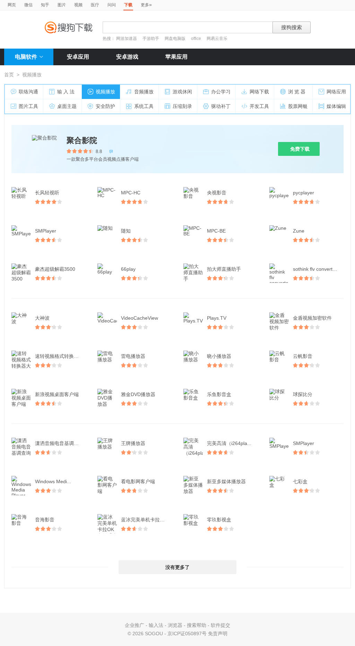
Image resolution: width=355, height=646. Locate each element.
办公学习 (221, 91)
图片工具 (28, 106)
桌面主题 (67, 106)
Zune (298, 231)
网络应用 (336, 91)
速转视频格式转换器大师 (61, 356)
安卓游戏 (127, 57)
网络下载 (259, 91)
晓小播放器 (219, 356)
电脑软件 (26, 57)
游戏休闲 (182, 91)
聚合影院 (82, 140)
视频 (78, 4)
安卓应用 (78, 57)
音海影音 (44, 519)
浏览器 (175, 625)
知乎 (45, 4)
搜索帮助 (196, 625)
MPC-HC (130, 192)
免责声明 (217, 633)
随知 (126, 231)
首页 (9, 74)
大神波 (42, 318)
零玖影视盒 (219, 519)
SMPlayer (45, 231)
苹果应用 (176, 57)
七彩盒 (300, 481)
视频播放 (105, 91)
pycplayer (303, 192)
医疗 (95, 4)
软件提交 (220, 625)
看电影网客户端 (138, 481)
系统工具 (144, 106)
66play (128, 269)
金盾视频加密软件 (312, 318)
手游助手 (151, 38)
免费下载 (300, 149)
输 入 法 (66, 91)
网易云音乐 (217, 38)
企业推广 (134, 625)
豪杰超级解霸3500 (55, 269)
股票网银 (298, 106)
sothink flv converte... (316, 269)
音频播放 (144, 91)
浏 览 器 (296, 91)
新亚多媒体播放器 (226, 481)
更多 (146, 4)
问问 (111, 4)
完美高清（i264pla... (229, 443)
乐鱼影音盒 (219, 394)
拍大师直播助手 (224, 269)
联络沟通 (28, 91)
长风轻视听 (47, 192)
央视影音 (216, 192)
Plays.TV (216, 318)
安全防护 (105, 106)
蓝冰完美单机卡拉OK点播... (147, 519)
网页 (12, 4)
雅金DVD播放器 (138, 394)
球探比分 (302, 394)
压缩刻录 (182, 106)
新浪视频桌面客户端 (57, 394)
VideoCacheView (139, 318)
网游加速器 (126, 38)
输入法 (156, 625)
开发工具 (259, 106)
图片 (62, 4)
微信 (28, 4)
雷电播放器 (133, 356)
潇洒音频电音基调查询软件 (61, 443)
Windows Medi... (53, 481)
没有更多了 (177, 567)
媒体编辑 (336, 106)
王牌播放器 (133, 443)
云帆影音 (302, 356)
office (196, 38)
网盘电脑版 (175, 38)
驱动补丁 (221, 106)
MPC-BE (216, 231)
